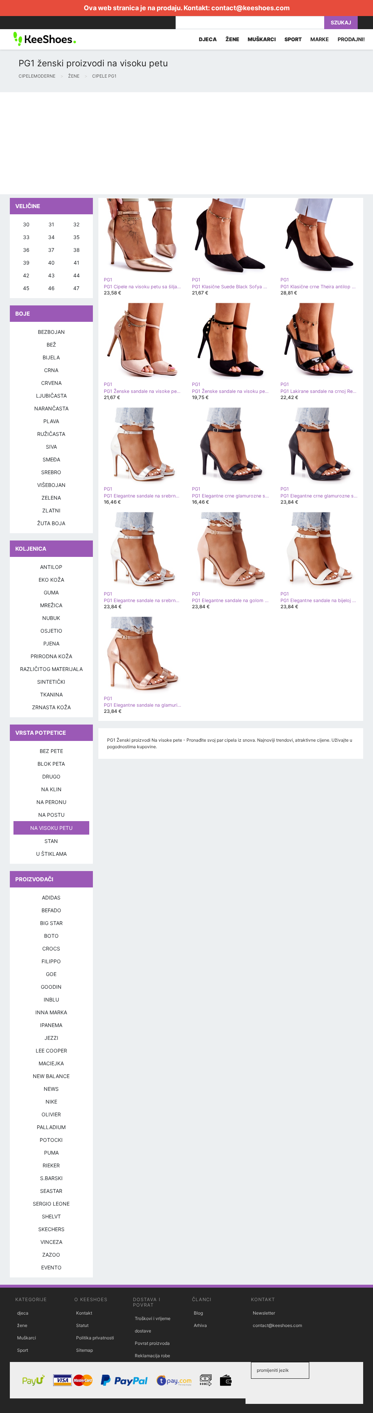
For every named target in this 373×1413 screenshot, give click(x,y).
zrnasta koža (51, 707)
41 (76, 262)
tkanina (51, 694)
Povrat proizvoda (152, 1343)
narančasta (51, 408)
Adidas (51, 897)
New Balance (51, 1076)
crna (51, 370)
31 (51, 224)
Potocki (51, 1140)
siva (51, 447)
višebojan (51, 485)
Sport (22, 1350)
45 (26, 288)
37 (51, 250)
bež (51, 344)
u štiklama (51, 854)
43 (51, 275)
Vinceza (51, 1242)
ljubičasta (51, 396)
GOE (51, 974)
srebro (51, 472)
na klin (51, 789)
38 (76, 250)
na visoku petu (51, 828)
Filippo (51, 961)
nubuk (51, 618)
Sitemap (84, 1350)
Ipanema (51, 1025)
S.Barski (51, 1178)
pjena (51, 643)
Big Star (51, 923)
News (51, 1089)
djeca (22, 1313)
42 (26, 275)
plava (51, 421)
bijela (51, 357)
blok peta (51, 764)
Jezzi (51, 1038)
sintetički (51, 682)
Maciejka (51, 1063)
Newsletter (264, 1313)
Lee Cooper (51, 1050)
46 (51, 288)
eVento (51, 1267)
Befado (51, 910)
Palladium (51, 1127)
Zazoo (51, 1255)
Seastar (51, 1191)
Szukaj (341, 22)
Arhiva (200, 1325)
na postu (51, 815)
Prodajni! (351, 39)
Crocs (51, 948)
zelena (51, 498)
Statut (82, 1325)
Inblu (51, 999)
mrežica (51, 605)
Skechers (51, 1229)
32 (76, 224)
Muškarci (26, 1337)
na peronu (51, 802)
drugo (51, 776)
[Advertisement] (186, 143)
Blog (198, 1313)
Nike (51, 1101)
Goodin (51, 987)
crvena (51, 383)
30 (26, 224)
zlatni (51, 510)
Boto (51, 936)
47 (76, 288)
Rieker (51, 1165)
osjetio (51, 631)
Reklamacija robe (152, 1355)
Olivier (51, 1114)
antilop (51, 567)
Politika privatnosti (95, 1337)
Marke (319, 39)
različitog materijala (51, 669)
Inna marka (51, 1012)
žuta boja (51, 523)
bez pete (51, 751)
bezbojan (51, 332)
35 (76, 237)
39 (26, 262)
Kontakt (84, 1313)
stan (51, 841)
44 (76, 275)
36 (26, 250)
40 (51, 262)
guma (51, 592)
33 (26, 237)
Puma (51, 1152)
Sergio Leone (51, 1204)
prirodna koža (51, 656)
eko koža (51, 580)
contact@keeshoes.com (250, 8)
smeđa (51, 459)
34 (51, 237)
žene (22, 1325)
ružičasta (51, 434)
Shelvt (51, 1216)
